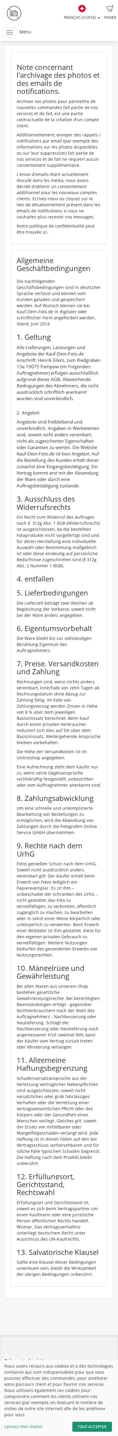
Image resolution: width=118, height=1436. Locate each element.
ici (45, 232)
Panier (110, 17)
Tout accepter (92, 1426)
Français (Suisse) (80, 17)
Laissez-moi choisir (23, 1426)
